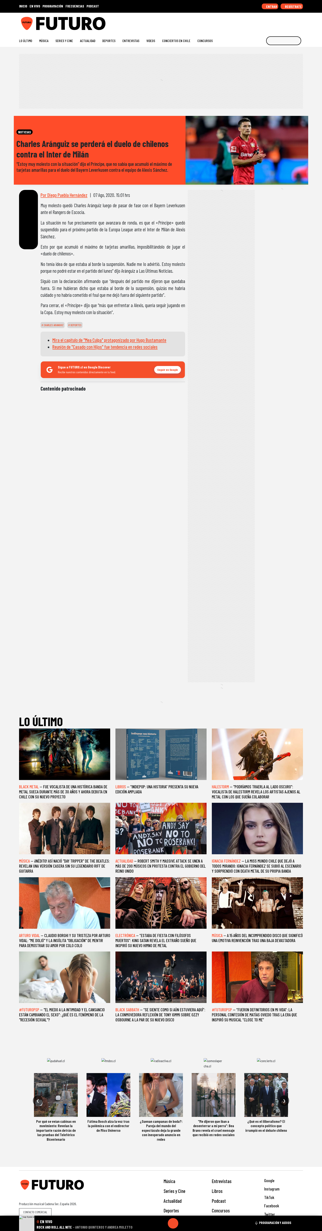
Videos (150, 41)
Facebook (271, 1205)
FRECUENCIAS (74, 6)
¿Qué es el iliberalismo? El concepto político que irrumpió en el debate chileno (266, 1125)
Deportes (108, 41)
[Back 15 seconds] (162, 1223)
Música (43, 41)
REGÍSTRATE (293, 6)
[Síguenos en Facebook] (273, 22)
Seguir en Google (167, 369)
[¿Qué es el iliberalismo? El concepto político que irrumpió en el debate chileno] (266, 1095)
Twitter (269, 1214)
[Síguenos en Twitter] (280, 22)
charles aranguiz (53, 325)
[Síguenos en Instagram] (259, 22)
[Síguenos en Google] (252, 22)
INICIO (23, 6)
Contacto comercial (35, 1212)
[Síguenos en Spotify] (294, 22)
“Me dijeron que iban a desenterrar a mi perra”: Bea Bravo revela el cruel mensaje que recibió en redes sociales (214, 1128)
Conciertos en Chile (176, 41)
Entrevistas (130, 41)
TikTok (268, 1197)
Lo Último (25, 41)
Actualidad (87, 41)
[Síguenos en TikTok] (266, 22)
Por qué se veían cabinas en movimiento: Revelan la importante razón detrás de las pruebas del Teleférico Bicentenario (56, 1130)
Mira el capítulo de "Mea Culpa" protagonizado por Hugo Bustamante (109, 340)
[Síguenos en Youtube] (287, 22)
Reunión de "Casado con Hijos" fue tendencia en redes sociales (104, 347)
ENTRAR (271, 6)
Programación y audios (275, 1223)
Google (268, 1180)
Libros (217, 1191)
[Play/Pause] (173, 1223)
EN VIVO (35, 6)
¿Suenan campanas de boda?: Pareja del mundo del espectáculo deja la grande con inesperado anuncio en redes (161, 1130)
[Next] (194, 1223)
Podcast (219, 1201)
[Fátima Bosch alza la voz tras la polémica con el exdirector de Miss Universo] (108, 1095)
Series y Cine (64, 41)
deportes (75, 325)
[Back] (152, 1223)
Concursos (205, 41)
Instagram (271, 1188)
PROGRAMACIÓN (52, 6)
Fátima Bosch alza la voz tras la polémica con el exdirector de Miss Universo (108, 1125)
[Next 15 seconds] (183, 1223)
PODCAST (93, 6)
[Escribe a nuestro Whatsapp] (301, 22)
